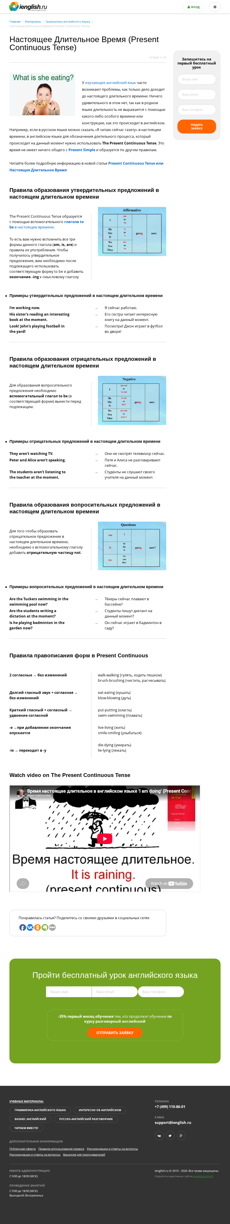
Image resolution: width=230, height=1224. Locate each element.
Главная (14, 21)
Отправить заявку (114, 1032)
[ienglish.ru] (28, 6)
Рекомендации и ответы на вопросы (112, 1149)
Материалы (33, 21)
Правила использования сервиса (61, 1149)
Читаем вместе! (26, 1128)
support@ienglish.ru (173, 1122)
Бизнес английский (30, 1119)
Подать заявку (197, 126)
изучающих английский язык (110, 82)
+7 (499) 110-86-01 (170, 1106)
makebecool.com (203, 1176)
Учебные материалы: (26, 1101)
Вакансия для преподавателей (84, 1155)
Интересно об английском (100, 1110)
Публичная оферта (22, 1149)
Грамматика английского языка (68, 21)
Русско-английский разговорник (86, 1119)
